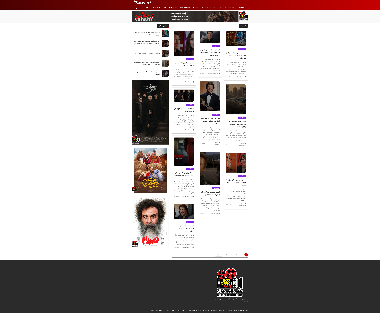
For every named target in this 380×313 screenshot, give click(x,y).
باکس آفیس (230, 8)
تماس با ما (245, 304)
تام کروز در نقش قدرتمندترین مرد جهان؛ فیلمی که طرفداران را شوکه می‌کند (210, 52)
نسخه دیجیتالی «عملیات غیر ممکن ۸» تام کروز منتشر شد (184, 174)
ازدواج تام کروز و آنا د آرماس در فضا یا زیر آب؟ (184, 64)
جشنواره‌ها (174, 8)
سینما (220, 8)
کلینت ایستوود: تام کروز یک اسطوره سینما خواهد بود (210, 193)
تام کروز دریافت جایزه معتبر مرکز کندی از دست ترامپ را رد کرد (184, 228)
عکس (164, 8)
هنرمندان (157, 8)
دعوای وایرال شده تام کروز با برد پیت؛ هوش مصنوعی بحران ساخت (236, 124)
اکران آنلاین (146, 8)
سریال (206, 8)
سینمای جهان (242, 49)
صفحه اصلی (240, 8)
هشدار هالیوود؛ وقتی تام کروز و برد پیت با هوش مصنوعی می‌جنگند (236, 55)
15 (226, 255)
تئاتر (213, 8)
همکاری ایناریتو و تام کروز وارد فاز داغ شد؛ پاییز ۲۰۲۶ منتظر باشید (236, 182)
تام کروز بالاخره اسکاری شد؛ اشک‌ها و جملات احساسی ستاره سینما (210, 121)
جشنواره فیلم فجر (184, 8)
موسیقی (196, 8)
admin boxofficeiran (239, 77)
